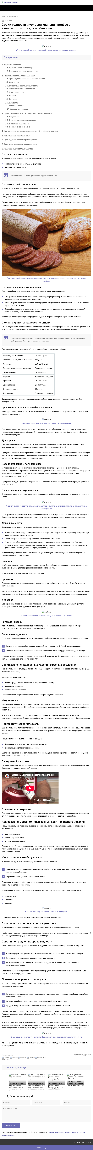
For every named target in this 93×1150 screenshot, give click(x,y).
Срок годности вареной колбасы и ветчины (25, 79)
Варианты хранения (11, 65)
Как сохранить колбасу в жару (16, 135)
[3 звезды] (22, 1058)
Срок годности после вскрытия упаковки (20, 140)
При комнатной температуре (19, 68)
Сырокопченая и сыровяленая (20, 89)
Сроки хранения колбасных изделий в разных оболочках (27, 113)
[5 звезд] (39, 1058)
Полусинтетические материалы (20, 120)
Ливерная (11, 102)
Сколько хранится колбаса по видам (18, 75)
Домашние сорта (14, 92)
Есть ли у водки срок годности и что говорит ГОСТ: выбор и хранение (75, 1084)
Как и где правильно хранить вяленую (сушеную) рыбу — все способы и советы (55, 1087)
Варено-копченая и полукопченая (21, 85)
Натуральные (13, 117)
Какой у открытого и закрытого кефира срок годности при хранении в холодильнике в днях (36, 1087)
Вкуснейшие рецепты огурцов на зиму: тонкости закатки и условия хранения (16, 1087)
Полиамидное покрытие (17, 127)
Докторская (12, 82)
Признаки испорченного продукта (17, 148)
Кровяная (11, 99)
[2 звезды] (14, 1058)
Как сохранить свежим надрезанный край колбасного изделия (30, 131)
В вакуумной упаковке (17, 123)
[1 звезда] (6, 1058)
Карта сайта (86, 1142)
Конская (10, 96)
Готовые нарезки (14, 106)
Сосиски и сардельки (16, 109)
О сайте (77, 1142)
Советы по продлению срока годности (19, 144)
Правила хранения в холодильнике (22, 71)
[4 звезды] (31, 1058)
